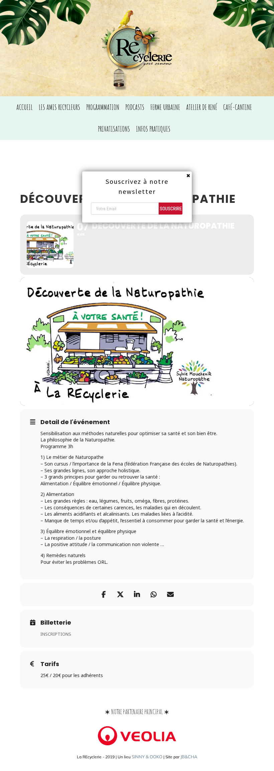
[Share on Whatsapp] (153, 594)
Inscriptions (55, 634)
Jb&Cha (188, 756)
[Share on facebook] (103, 594)
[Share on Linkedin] (137, 594)
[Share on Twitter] (120, 594)
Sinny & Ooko (147, 756)
